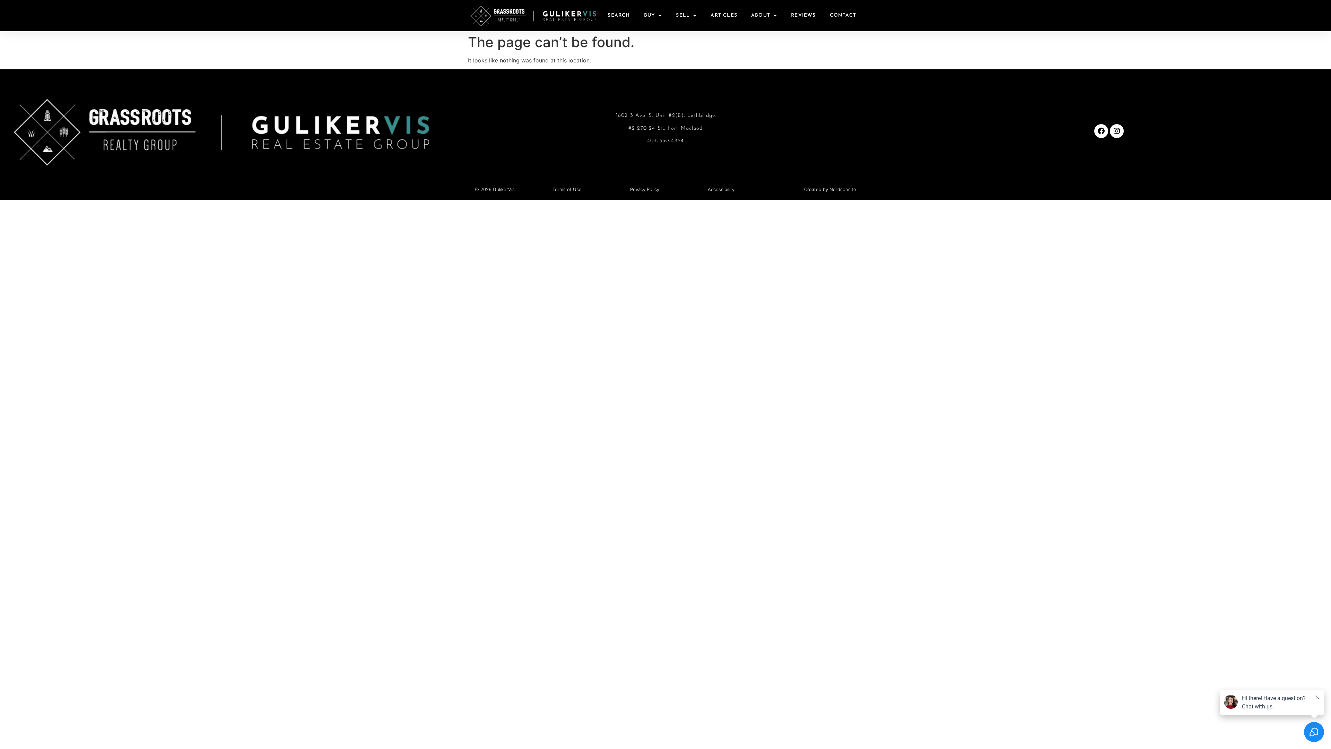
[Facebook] (1101, 131)
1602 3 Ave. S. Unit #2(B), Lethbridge (665, 115)
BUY (649, 15)
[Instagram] (1117, 131)
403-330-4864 (665, 141)
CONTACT (843, 15)
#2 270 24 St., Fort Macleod (665, 128)
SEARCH (619, 15)
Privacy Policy (644, 189)
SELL (683, 15)
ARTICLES (724, 15)
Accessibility (721, 189)
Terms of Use (567, 189)
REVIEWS (803, 15)
